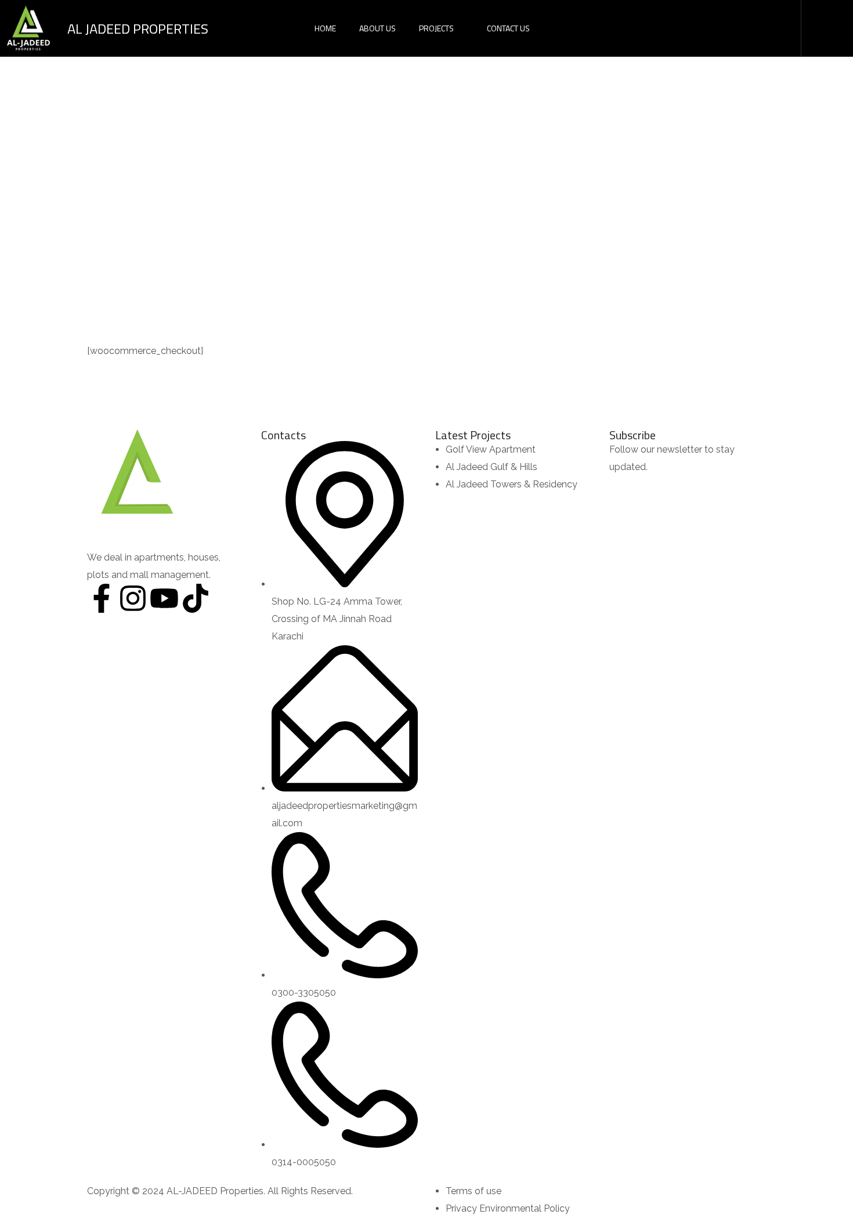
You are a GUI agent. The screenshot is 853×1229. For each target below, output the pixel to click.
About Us (377, 28)
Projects (436, 28)
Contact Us (508, 28)
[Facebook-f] (101, 598)
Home (325, 28)
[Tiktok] (195, 598)
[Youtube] (164, 598)
